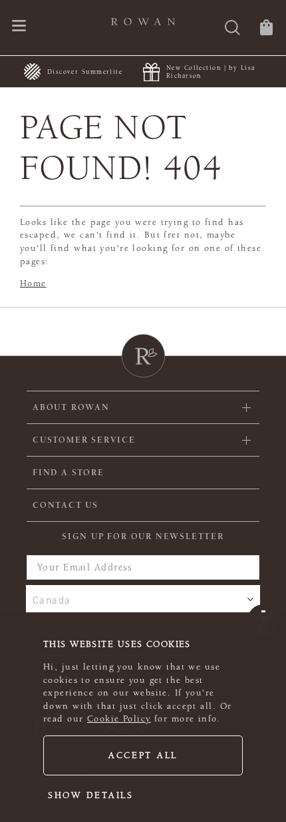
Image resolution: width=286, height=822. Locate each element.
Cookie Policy (119, 719)
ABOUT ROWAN (71, 407)
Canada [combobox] (52, 600)
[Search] (232, 29)
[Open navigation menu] (19, 27)
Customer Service (84, 440)
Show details (91, 795)
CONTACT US (65, 505)
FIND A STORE (68, 472)
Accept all (143, 755)
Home (33, 283)
